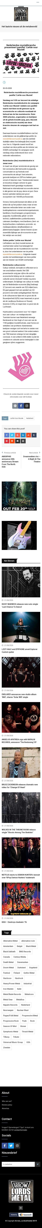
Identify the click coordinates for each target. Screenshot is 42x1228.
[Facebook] (21, 406)
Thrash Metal (27, 1032)
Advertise (5, 1108)
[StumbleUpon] (28, 435)
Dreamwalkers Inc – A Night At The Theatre (31, 459)
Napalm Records (10, 1005)
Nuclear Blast (22, 1010)
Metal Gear (8, 999)
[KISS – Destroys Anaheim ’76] (21, 899)
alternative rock (28, 941)
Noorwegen (8, 1010)
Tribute (16, 1037)
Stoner (23, 1026)
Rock (32, 1021)
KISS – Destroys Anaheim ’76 (14, 922)
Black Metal (31, 946)
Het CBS (26, 271)
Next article (33, 453)
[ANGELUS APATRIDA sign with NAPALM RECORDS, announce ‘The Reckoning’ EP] (21, 717)
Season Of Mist (10, 1026)
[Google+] (17, 435)
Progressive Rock (11, 1021)
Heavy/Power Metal (11, 983)
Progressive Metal (30, 1016)
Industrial (28, 983)
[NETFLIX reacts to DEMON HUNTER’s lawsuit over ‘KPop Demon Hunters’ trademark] (21, 853)
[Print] (23, 441)
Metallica (20, 999)
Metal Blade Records (12, 994)
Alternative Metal (10, 941)
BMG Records (25, 951)
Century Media (20, 957)
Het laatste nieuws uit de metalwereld (19, 26)
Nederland (29, 418)
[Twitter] (11, 1146)
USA (28, 1042)
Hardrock (19, 978)
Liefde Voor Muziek (16, 418)
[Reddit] (12, 441)
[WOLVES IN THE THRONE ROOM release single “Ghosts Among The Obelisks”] (21, 807)
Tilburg (6, 1037)
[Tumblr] (34, 435)
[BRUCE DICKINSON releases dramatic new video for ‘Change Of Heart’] (21, 762)
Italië (19, 989)
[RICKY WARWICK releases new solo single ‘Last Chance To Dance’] (21, 582)
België (19, 946)
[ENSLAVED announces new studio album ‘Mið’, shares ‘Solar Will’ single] (21, 672)
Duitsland (22, 967)
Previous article (10, 453)
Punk (24, 1021)
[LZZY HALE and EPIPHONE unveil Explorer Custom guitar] (21, 627)
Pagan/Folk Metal (10, 1016)
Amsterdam (8, 946)
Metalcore (29, 994)
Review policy (7, 1105)
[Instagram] (27, 406)
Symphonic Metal (10, 1032)
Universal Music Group (13, 1042)
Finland (17, 973)
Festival (6, 973)
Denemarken (22, 962)
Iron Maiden (8, 989)
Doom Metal (8, 967)
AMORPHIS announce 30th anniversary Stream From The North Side (10, 461)
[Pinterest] (6, 441)
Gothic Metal (29, 973)
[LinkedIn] (23, 435)
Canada (6, 957)
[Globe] (15, 406)
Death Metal (8, 962)
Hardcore (7, 978)
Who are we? (7, 1101)
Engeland (33, 967)
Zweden (6, 1048)
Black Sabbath (9, 951)
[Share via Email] (17, 441)
